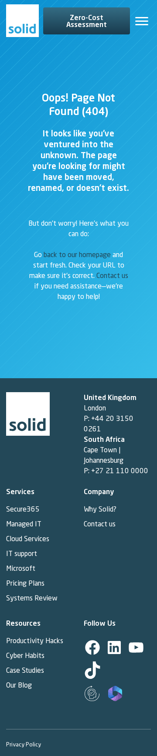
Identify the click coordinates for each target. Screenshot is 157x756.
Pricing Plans (25, 583)
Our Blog (19, 684)
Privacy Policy (23, 744)
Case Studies (25, 670)
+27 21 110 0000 (119, 470)
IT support (21, 553)
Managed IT (23, 523)
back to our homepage (77, 254)
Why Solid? (100, 508)
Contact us (112, 275)
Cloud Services (27, 538)
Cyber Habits (26, 655)
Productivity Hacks (34, 640)
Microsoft (20, 568)
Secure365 (23, 508)
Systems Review (32, 597)
